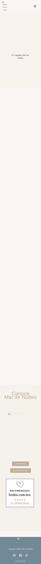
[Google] (20, 555)
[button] (35, 6)
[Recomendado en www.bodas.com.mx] (23, 493)
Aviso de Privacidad (20, 561)
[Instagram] (14, 555)
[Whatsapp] (27, 555)
